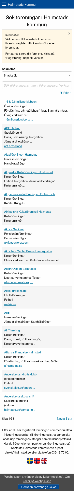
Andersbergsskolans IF (19, 396)
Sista (69, 418)
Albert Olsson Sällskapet (20, 268)
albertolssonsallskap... (18, 282)
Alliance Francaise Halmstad (22, 352)
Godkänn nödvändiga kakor (38, 487)
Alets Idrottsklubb (15, 290)
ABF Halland (12, 128)
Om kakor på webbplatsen (46, 478)
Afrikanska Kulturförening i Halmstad (27, 211)
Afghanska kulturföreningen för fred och (29, 194)
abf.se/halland (13, 146)
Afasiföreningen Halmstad (20, 154)
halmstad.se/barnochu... (19, 409)
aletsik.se (10, 304)
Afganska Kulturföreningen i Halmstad (28, 172)
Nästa (61, 418)
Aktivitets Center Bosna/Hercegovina (28, 251)
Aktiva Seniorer (14, 229)
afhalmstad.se (13, 365)
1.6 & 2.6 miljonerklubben (20, 101)
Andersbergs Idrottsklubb (20, 374)
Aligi (6, 312)
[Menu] (4, 4)
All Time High (12, 330)
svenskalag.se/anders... (19, 387)
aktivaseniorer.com (16, 242)
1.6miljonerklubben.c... (18, 119)
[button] (66, 92)
